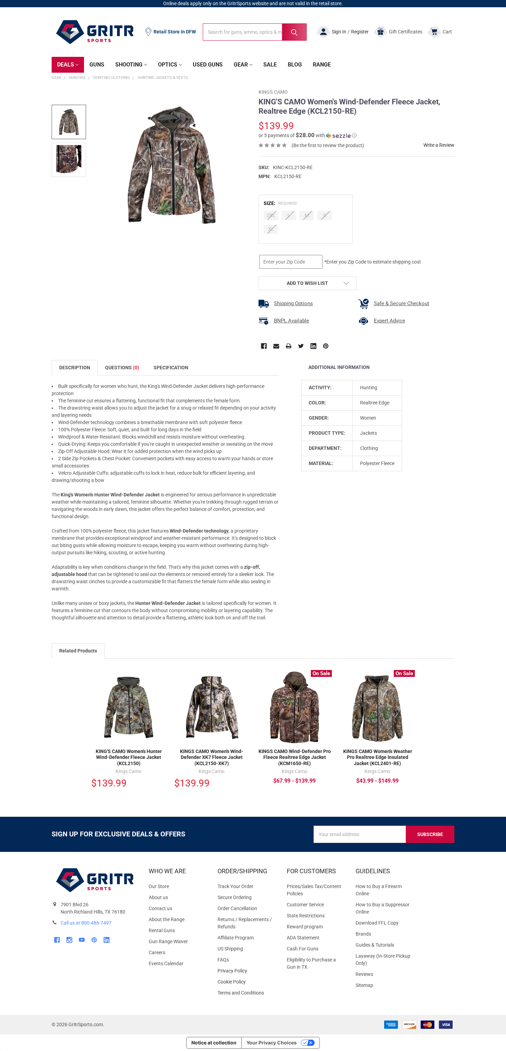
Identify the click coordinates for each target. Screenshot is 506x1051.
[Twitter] (301, 346)
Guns (96, 64)
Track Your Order (235, 886)
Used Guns (208, 64)
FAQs (223, 959)
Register (360, 31)
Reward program (305, 926)
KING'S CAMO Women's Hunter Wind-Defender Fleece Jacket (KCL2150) (129, 757)
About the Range (167, 919)
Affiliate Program (236, 937)
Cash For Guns (302, 948)
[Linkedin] (313, 346)
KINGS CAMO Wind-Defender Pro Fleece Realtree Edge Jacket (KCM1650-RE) (295, 757)
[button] (308, 135)
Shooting (129, 64)
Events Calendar (166, 963)
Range (322, 64)
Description (74, 367)
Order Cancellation (237, 908)
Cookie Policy (246, 982)
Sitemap (364, 985)
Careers (157, 952)
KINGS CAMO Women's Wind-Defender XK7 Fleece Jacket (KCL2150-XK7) (211, 757)
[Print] (288, 346)
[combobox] (255, 32)
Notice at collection (213, 1042)
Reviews (364, 974)
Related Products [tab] (78, 650)
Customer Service (305, 904)
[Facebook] (264, 346)
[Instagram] (69, 940)
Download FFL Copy (377, 923)
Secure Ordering (235, 897)
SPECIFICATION (171, 367)
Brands (363, 934)
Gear (241, 64)
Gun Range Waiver (168, 941)
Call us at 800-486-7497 (86, 923)
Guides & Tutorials (375, 945)
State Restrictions (306, 915)
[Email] (276, 346)
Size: (280, 203)
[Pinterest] (325, 346)
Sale (270, 64)
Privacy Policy (246, 971)
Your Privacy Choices (271, 1042)
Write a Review (438, 145)
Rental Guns (162, 930)
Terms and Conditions (246, 993)
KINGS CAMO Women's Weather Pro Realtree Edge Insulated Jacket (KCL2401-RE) (377, 757)
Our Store (159, 886)
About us (158, 897)
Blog (295, 64)
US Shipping (230, 948)
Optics (167, 64)
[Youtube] (81, 940)
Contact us (160, 908)
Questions (122, 367)
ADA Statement (303, 937)
